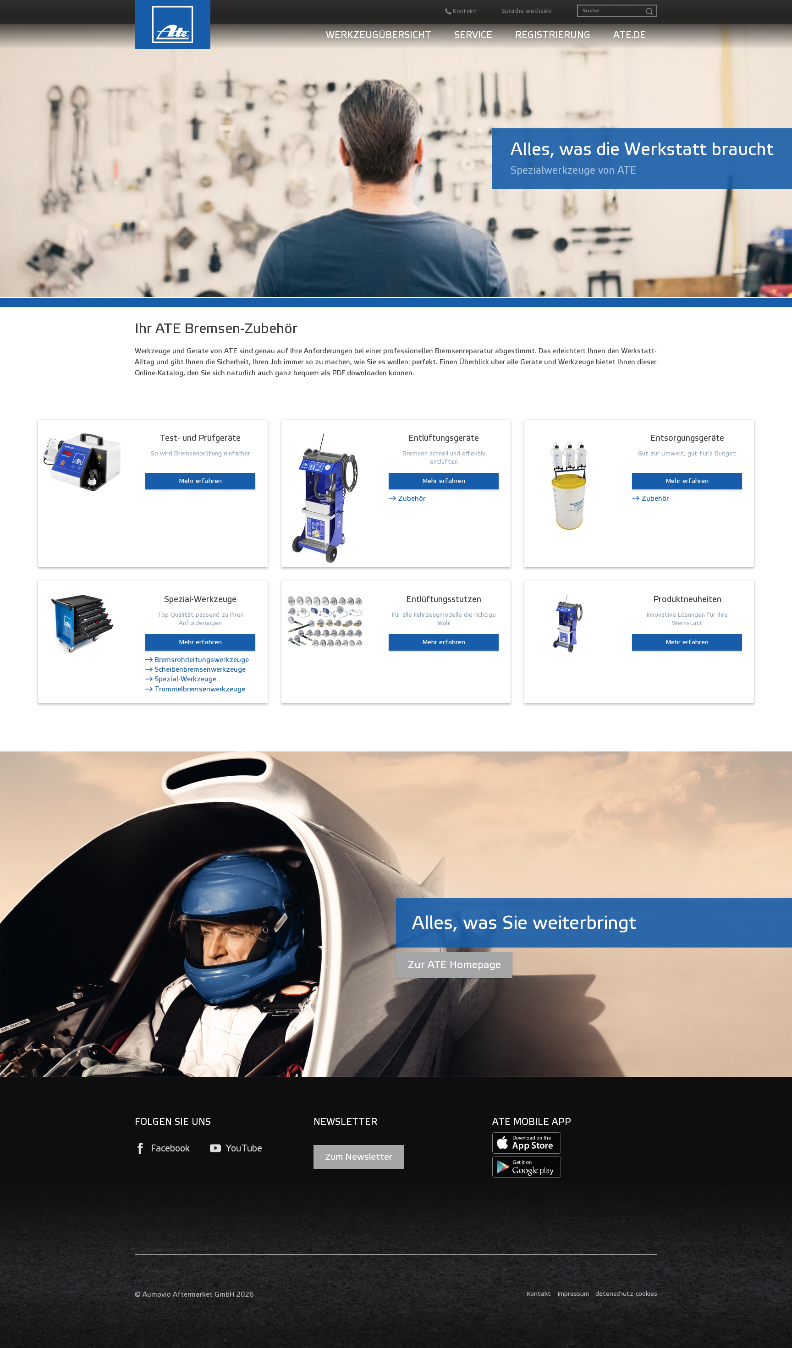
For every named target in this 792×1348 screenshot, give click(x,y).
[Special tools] (82, 624)
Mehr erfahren (200, 480)
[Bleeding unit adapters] (325, 621)
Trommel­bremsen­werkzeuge (199, 689)
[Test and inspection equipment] (82, 462)
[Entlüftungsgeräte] (325, 497)
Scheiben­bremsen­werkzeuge (200, 669)
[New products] (568, 623)
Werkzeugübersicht (378, 35)
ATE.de (629, 35)
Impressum (573, 1293)
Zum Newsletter (358, 1157)
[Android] (526, 1166)
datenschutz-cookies (626, 1293)
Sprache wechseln (526, 11)
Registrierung (552, 35)
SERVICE (473, 35)
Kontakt (538, 1293)
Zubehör (411, 498)
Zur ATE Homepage (454, 964)
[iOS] (526, 1142)
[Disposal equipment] (568, 484)
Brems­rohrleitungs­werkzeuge (201, 659)
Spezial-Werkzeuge (185, 679)
